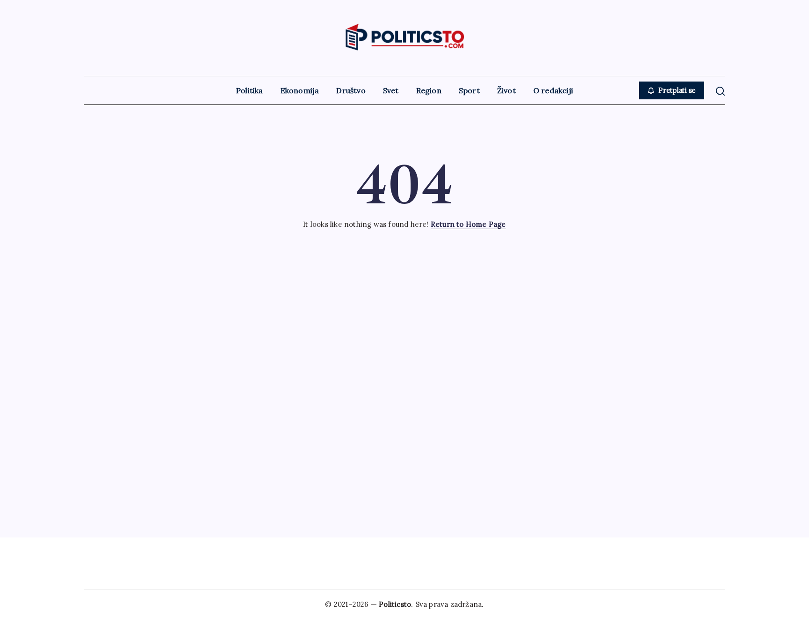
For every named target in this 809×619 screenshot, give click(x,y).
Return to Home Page (468, 224)
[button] (671, 91)
